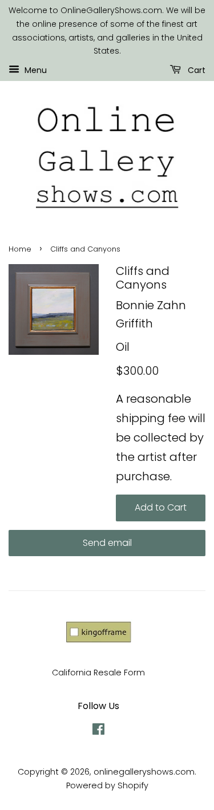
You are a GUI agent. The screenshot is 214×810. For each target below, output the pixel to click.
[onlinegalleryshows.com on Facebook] (98, 731)
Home (20, 249)
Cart (195, 70)
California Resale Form (98, 672)
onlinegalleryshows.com (144, 771)
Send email (107, 542)
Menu (34, 70)
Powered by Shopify (107, 785)
